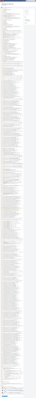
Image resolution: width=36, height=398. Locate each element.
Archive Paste (27, 10)
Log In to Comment (5, 396)
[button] (24, 0)
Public (5, 5)
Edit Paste (27, 9)
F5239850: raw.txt (28, 20)
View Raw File (27, 11)
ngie (5, 7)
